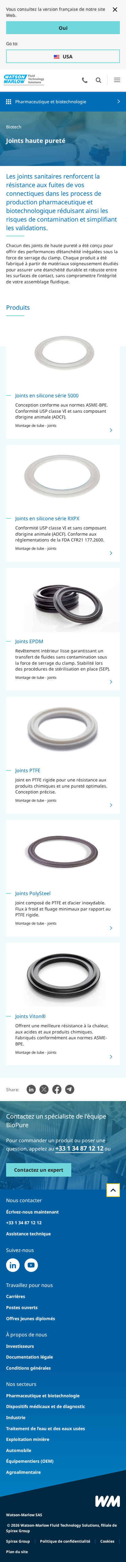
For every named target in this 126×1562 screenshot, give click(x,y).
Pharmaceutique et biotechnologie (50, 101)
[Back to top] (113, 1190)
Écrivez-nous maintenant (32, 1212)
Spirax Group (18, 1541)
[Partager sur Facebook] (56, 1089)
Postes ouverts (22, 1307)
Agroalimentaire (23, 1472)
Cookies (107, 1541)
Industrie (15, 1417)
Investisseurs (20, 1346)
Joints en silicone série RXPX (47, 518)
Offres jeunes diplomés (30, 1318)
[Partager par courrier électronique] (69, 1089)
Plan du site (17, 1551)
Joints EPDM (29, 641)
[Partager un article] (31, 1089)
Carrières (15, 1296)
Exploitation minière (27, 1439)
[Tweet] (44, 1089)
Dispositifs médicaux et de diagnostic (45, 1406)
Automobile (18, 1450)
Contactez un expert (38, 1170)
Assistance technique (28, 1234)
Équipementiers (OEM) (30, 1461)
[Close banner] (115, 9)
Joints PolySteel (32, 893)
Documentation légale (29, 1357)
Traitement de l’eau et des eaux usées (45, 1428)
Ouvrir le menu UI (117, 80)
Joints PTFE (27, 770)
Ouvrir (98, 80)
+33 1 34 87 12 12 (79, 1148)
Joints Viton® (30, 1016)
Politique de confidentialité (65, 1541)
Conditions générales (28, 1368)
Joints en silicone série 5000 (47, 395)
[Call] (84, 80)
